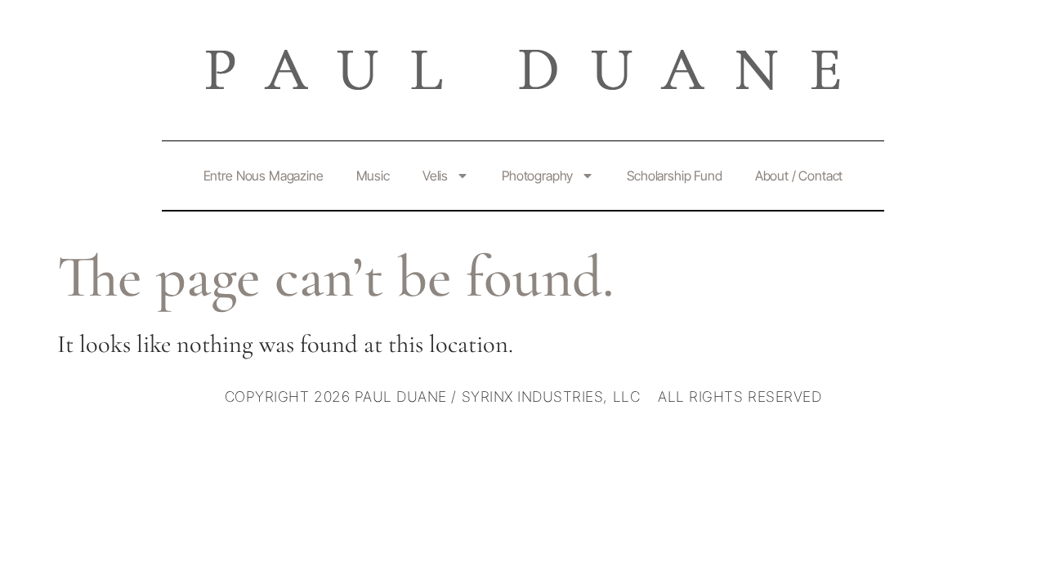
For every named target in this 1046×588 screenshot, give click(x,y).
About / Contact (799, 175)
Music (373, 175)
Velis (435, 175)
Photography (537, 175)
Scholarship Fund (674, 175)
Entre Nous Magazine (263, 175)
